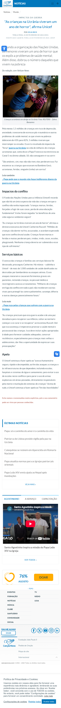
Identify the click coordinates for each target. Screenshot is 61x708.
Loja (37, 601)
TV (36, 592)
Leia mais (48, 696)
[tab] (11, 498)
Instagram (51, 630)
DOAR (8, 633)
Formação (12, 596)
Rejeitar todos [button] (34, 701)
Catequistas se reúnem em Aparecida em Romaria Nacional (30, 452)
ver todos (30, 560)
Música (10, 605)
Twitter (39, 630)
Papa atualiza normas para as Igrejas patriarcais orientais (29, 463)
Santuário (12, 613)
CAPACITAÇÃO (49, 499)
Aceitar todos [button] (48, 701)
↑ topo (30, 588)
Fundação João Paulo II (27, 640)
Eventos (11, 592)
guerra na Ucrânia (17, 148)
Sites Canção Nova (57, 3)
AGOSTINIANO (11, 499)
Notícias (7, 12)
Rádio (37, 596)
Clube (10, 609)
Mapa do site (23, 651)
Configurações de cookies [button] (15, 701)
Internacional (23, 657)
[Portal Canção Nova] (7, 3)
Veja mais (30, 484)
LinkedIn (57, 630)
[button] (4, 48)
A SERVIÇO (30, 499)
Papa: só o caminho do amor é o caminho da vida (29, 431)
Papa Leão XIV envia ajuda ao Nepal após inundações (25, 474)
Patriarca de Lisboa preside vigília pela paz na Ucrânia (27, 440)
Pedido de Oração (25, 646)
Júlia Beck (32, 32)
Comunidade (13, 618)
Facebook (33, 630)
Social (10, 622)
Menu (52, 3)
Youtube (45, 630)
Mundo (16, 12)
